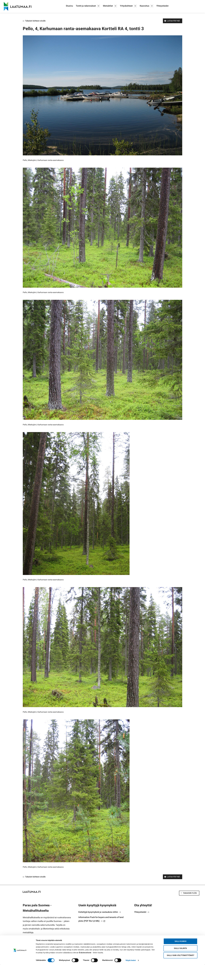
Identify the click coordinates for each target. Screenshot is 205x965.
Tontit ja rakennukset (86, 6)
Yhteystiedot (162, 6)
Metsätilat (108, 6)
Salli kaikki (180, 941)
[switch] (75, 960)
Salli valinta (180, 948)
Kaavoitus (144, 6)
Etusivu (69, 6)
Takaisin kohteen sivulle (35, 20)
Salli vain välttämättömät (180, 955)
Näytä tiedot (131, 960)
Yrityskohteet (126, 6)
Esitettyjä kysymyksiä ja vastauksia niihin (98, 912)
